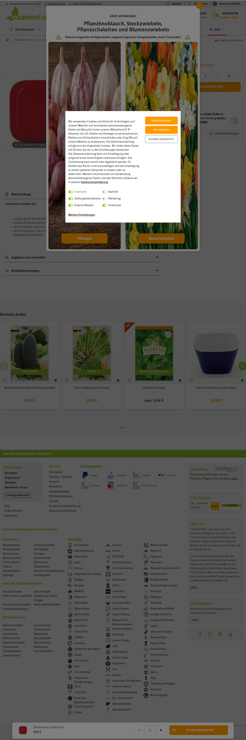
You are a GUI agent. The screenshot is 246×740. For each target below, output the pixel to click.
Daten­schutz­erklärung (94, 182)
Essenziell (80, 191)
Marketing (114, 198)
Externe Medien (84, 205)
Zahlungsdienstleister (87, 198)
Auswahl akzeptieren (161, 139)
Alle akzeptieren (161, 120)
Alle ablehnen (161, 129)
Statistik (113, 191)
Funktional (114, 205)
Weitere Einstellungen (81, 214)
